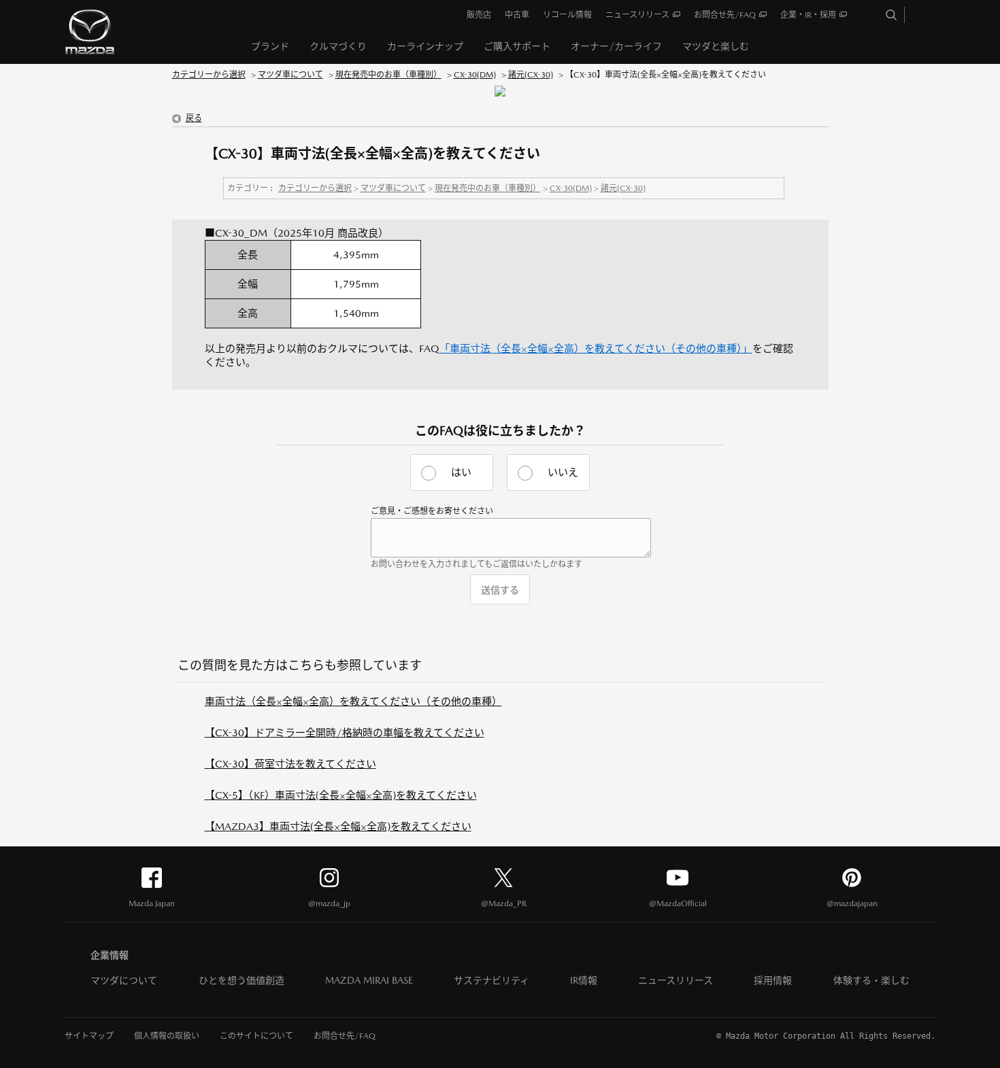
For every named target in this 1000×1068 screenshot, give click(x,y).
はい (461, 472)
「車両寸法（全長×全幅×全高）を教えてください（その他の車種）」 (595, 348)
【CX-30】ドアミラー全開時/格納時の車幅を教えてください (344, 732)
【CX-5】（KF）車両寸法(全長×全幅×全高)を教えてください (341, 795)
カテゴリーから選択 (209, 75)
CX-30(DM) (475, 75)
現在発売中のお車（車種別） (388, 75)
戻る (194, 118)
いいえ (563, 472)
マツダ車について (290, 75)
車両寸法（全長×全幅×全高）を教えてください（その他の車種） (353, 701)
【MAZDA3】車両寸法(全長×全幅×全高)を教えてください (338, 826)
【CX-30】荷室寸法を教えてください (290, 764)
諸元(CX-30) (530, 75)
